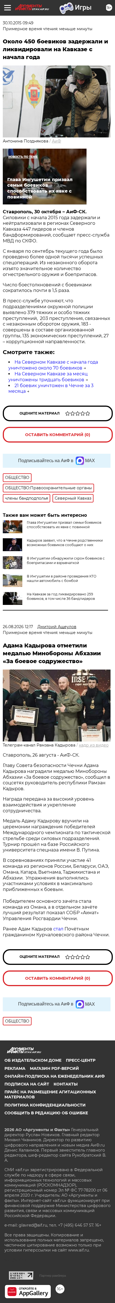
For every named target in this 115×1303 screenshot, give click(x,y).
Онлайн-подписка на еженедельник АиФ (54, 1076)
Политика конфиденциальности (45, 1105)
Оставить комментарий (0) (57, 434)
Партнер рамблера (52, 1275)
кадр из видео (94, 745)
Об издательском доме (32, 1060)
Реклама (14, 1068)
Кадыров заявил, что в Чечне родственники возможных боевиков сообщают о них (65, 542)
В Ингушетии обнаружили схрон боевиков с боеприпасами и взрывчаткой (66, 560)
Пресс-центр (80, 1060)
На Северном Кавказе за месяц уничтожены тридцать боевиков (48, 376)
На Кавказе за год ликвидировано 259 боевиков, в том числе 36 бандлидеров (61, 596)
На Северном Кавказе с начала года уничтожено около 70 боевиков (53, 365)
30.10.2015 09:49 (18, 22)
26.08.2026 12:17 (18, 626)
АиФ (56, 141)
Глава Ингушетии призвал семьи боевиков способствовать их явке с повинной (64, 524)
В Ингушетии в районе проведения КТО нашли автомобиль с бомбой (61, 578)
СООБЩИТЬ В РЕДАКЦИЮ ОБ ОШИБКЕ (46, 1112)
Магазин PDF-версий (54, 1068)
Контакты (66, 1084)
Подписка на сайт (26, 1084)
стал (58, 929)
